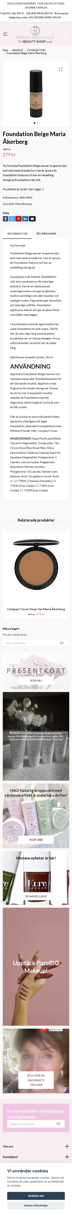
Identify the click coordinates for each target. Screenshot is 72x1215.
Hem (5, 73)
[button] (34, 146)
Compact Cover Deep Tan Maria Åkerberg (36, 632)
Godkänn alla (36, 1195)
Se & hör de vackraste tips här (36, 1103)
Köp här (36, 863)
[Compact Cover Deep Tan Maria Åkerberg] (36, 591)
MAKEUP (17, 73)
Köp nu (36, 703)
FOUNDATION (36, 73)
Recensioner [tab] (46, 256)
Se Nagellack (36, 919)
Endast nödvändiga (36, 1205)
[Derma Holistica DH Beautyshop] (36, 46)
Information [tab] (17, 256)
